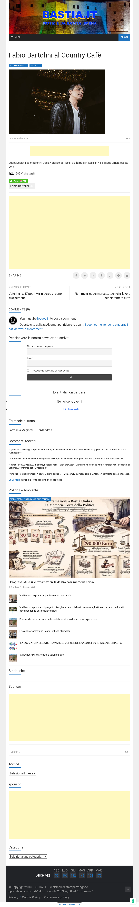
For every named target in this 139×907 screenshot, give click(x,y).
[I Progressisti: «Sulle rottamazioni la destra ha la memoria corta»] (69, 537)
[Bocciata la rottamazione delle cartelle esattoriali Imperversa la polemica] (13, 622)
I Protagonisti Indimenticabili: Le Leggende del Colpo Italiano (38, 458)
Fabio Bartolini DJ (21, 186)
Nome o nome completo (40, 346)
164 (90, 875)
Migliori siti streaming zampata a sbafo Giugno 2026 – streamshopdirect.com (47, 449)
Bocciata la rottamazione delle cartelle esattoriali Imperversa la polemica (58, 619)
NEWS (124, 37)
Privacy (13, 897)
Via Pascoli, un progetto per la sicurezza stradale (45, 595)
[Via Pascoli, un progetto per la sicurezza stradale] (13, 599)
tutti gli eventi (70, 409)
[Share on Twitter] (84, 275)
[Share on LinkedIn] (93, 275)
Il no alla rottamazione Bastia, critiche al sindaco (45, 631)
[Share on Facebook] (76, 275)
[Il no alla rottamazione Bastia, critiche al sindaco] (13, 634)
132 (73, 875)
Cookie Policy (31, 897)
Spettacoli (36, 65)
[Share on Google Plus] (110, 275)
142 (81, 875)
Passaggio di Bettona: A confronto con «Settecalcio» (97, 458)
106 (64, 875)
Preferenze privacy (57, 897)
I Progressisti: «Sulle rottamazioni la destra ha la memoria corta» (51, 582)
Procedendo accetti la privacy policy (50, 370)
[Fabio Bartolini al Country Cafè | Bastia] (69, 16)
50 (56, 875)
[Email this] (127, 275)
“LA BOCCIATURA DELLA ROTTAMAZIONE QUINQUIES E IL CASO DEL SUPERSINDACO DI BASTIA (70, 643)
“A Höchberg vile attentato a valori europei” (42, 654)
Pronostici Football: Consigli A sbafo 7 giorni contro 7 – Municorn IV (42, 474)
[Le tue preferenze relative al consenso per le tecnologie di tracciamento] (133, 901)
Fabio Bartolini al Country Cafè (55, 55)
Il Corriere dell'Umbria (19, 65)
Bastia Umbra (23, 499)
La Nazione (35, 499)
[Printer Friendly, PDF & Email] (18, 180)
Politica (45, 499)
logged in (43, 318)
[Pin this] (118, 275)
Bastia (13, 499)
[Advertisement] (69, 151)
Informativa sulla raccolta (69, 904)
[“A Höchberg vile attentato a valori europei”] (13, 658)
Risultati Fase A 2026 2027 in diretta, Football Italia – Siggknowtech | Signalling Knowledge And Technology (61, 464)
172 (98, 875)
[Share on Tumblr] (101, 275)
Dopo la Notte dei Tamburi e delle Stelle (42, 480)
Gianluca (15, 587)
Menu (18, 37)
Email (30, 358)
